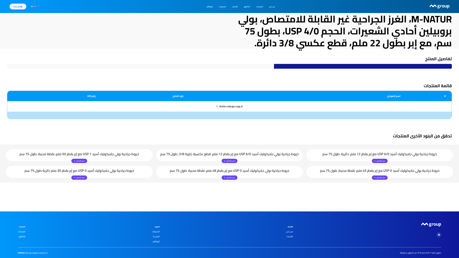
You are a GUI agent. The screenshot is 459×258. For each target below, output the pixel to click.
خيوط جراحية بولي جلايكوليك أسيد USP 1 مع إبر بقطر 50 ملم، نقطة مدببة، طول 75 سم (79, 154)
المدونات (222, 6)
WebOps (21, 253)
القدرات (235, 6)
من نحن (272, 6)
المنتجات (259, 6)
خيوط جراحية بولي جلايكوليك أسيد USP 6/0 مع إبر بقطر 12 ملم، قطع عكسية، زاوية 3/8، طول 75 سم (229, 154)
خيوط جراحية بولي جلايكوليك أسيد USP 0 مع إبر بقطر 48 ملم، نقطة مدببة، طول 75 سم (229, 170)
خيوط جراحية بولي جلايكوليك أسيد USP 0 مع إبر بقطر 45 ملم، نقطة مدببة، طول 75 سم (380, 170)
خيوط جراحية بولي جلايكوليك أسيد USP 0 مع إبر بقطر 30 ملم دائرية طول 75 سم (79, 170)
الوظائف (209, 6)
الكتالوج (247, 6)
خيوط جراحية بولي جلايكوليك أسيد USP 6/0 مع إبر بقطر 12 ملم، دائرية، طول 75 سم (379, 154)
